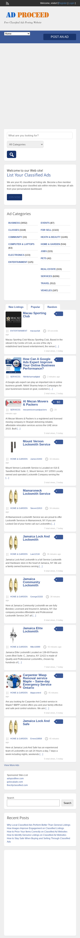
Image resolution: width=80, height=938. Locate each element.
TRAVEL (45, 283)
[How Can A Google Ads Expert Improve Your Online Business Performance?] (13, 372)
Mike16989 (35, 647)
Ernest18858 (36, 738)
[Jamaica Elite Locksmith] (13, 642)
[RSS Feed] (7, 2)
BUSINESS (14, 223)
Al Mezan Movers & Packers (35, 403)
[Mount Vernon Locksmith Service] (13, 455)
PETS (44, 258)
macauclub (35, 331)
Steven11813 (36, 508)
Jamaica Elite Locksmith (33, 629)
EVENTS (45, 223)
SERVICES (46, 276)
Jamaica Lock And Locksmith (36, 538)
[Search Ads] (11, 154)
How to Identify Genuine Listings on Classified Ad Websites (36, 835)
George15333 (36, 596)
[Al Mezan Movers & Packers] (13, 405)
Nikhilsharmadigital (31, 377)
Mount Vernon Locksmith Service (36, 443)
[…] (57, 346)
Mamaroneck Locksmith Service (36, 492)
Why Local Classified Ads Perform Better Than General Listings (38, 825)
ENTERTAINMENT (17, 262)
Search (10, 798)
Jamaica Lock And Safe (36, 722)
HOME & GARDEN (50, 244)
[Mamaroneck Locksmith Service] (13, 504)
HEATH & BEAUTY (50, 237)
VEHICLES (46, 290)
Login (71, 3)
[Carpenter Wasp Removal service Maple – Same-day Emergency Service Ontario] (13, 688)
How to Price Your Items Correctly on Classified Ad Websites (37, 831)
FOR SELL (46, 230)
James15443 (36, 459)
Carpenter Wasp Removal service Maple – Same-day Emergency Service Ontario (37, 681)
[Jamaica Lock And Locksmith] (13, 550)
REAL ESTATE (48, 269)
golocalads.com (15, 782)
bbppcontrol (35, 693)
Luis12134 (35, 554)
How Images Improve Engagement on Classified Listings (35, 828)
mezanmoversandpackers (35, 410)
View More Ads (11, 765)
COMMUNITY (15, 237)
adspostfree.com (15, 778)
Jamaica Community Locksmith (31, 582)
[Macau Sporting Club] (13, 326)
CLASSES (13, 230)
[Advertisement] (40, 86)
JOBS (44, 251)
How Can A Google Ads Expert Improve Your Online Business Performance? (39, 363)
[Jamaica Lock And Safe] (13, 734)
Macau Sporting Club (34, 314)
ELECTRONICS (16, 255)
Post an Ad (60, 36)
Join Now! (14, 197)
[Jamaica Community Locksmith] (13, 592)
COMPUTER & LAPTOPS (21, 244)
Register (62, 3)
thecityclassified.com (17, 785)
